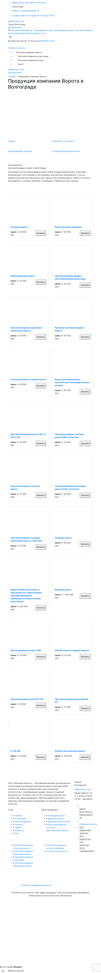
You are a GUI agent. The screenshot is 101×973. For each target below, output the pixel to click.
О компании (20, 818)
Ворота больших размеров (68, 227)
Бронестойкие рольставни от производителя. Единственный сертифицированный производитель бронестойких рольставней (26, 595)
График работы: (33, 15)
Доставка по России (35, 2)
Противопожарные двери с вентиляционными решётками (70, 277)
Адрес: (26, 10)
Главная (12, 76)
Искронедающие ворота (23, 276)
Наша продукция (23, 821)
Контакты (19, 830)
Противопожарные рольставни (33, 56)
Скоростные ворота (57, 851)
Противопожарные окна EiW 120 (27, 699)
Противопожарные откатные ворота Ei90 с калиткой (69, 435)
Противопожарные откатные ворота (25, 487)
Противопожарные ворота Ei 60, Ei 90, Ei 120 (28, 435)
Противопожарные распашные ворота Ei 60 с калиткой (70, 487)
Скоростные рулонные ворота (70, 751)
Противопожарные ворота (29, 52)
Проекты (19, 824)
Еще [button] (20, 64)
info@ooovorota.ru (17, 48)
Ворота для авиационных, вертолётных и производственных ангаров (72, 382)
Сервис (18, 827)
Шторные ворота (19, 227)
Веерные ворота (63, 589)
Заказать (40, 233)
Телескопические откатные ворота (28, 379)
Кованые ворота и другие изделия (72, 650)
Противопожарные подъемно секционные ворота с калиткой (26, 539)
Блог (17, 833)
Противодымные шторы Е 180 (26, 650)
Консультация (14, 27)
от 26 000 (16, 751)
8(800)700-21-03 (16, 21)
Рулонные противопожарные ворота (69, 329)
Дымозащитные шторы (59, 821)
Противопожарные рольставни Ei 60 (71, 700)
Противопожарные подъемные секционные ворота (26, 329)
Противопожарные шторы (30, 60)
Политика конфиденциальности (36, 885)
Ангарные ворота (63, 538)
